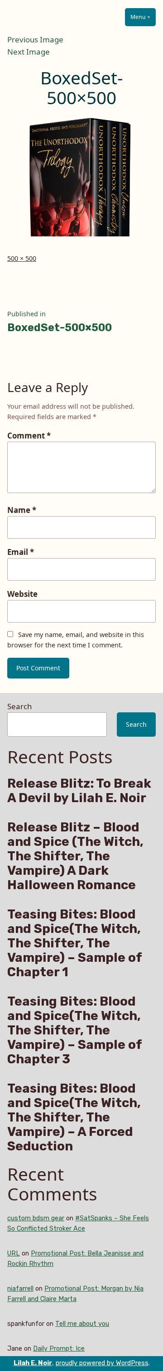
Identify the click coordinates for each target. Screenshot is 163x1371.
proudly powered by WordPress (102, 1363)
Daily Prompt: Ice (59, 1349)
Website (22, 594)
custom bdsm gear (35, 1218)
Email (20, 552)
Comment (29, 435)
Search (19, 706)
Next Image (28, 51)
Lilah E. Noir (33, 1363)
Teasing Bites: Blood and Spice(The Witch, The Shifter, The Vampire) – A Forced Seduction (74, 1117)
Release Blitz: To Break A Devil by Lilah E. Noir (79, 790)
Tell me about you (82, 1324)
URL (13, 1253)
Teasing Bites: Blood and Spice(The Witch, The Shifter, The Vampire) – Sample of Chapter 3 (74, 1030)
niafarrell (20, 1289)
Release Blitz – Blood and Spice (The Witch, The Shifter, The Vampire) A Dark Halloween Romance (75, 856)
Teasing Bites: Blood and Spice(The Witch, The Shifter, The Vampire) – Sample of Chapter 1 (74, 943)
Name (21, 510)
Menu (143, 17)
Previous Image (35, 39)
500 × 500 (21, 258)
